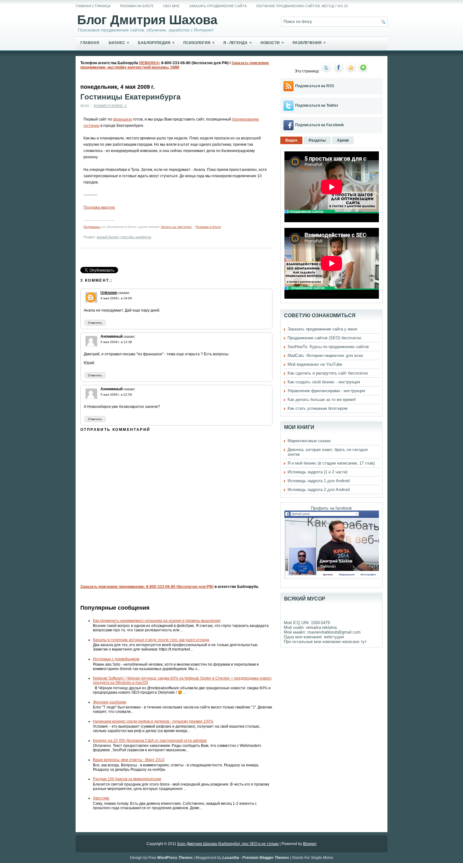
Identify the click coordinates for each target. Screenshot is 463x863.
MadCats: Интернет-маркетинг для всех (325, 355)
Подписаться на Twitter (316, 105)
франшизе (122, 119)
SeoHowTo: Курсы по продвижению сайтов (328, 346)
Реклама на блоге (137, 6)
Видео (291, 140)
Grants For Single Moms (312, 857)
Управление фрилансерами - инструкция (326, 390)
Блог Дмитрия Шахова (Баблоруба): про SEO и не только (228, 844)
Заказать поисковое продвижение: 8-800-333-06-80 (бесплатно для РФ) (147, 586)
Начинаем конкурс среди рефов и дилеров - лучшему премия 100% (153, 721)
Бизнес (119, 42)
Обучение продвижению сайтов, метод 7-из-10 (302, 6)
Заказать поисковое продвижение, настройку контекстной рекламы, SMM (174, 65)
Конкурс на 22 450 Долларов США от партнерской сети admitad (150, 740)
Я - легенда (237, 42)
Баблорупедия (156, 42)
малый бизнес (108, 237)
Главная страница (93, 6)
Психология (198, 42)
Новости (272, 42)
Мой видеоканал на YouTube (315, 364)
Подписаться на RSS (314, 86)
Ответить (95, 322)
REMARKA (149, 63)
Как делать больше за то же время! (322, 399)
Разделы (317, 140)
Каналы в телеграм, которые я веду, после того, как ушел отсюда (151, 640)
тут (364, 641)
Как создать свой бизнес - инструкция (324, 382)
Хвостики (101, 798)
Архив (343, 140)
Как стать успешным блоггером (317, 408)
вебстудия (334, 637)
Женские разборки (109, 702)
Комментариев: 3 (110, 106)
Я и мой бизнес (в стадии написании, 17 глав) (331, 463)
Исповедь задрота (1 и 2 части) (317, 472)
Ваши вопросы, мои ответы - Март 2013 (128, 760)
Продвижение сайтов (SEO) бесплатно (324, 338)
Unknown (108, 292)
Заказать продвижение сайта (218, 6)
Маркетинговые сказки (309, 440)
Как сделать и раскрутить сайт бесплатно (328, 373)
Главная (89, 43)
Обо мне (171, 6)
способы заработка (135, 237)
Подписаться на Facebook (319, 125)
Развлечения (309, 42)
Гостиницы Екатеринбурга (130, 97)
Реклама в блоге (208, 226)
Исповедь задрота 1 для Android (319, 480)
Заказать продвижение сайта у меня (322, 329)
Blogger (310, 844)
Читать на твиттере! (176, 226)
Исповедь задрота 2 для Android (319, 489)
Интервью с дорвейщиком (116, 659)
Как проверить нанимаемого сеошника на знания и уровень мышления (156, 620)
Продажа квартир (99, 207)
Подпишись (91, 226)
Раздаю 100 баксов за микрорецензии (127, 779)
